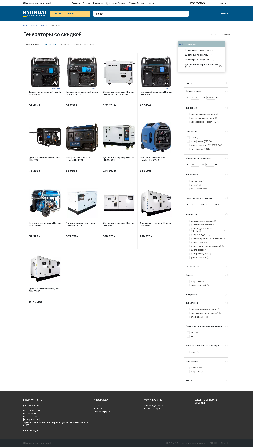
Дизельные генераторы (198, 55)
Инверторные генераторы (199, 60)
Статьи (86, 3)
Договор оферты (102, 411)
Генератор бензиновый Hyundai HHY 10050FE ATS (82, 93)
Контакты (98, 3)
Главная (76, 3)
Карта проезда (30, 430)
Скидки (44, 26)
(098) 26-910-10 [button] (197, 3)
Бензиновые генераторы (199, 50)
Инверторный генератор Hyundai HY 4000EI (78, 159)
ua (221, 3)
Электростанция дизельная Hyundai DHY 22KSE (80, 224)
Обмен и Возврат (137, 3)
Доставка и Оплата (115, 3)
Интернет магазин (30, 26)
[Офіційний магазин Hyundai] (34, 14)
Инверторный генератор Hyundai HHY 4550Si (152, 159)
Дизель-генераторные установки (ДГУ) (203, 65)
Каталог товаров (64, 14)
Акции (151, 3)
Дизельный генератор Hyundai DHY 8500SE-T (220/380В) (118, 93)
